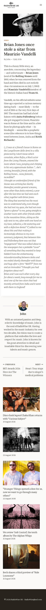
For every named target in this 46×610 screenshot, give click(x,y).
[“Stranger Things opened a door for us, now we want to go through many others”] (23, 473)
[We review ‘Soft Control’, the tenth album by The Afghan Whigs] (23, 516)
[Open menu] (41, 5)
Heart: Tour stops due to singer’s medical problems (34, 370)
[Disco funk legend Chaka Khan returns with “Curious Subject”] (23, 399)
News (6, 40)
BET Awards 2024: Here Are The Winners (11, 370)
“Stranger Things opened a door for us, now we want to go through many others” (22, 492)
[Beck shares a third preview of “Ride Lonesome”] (23, 556)
